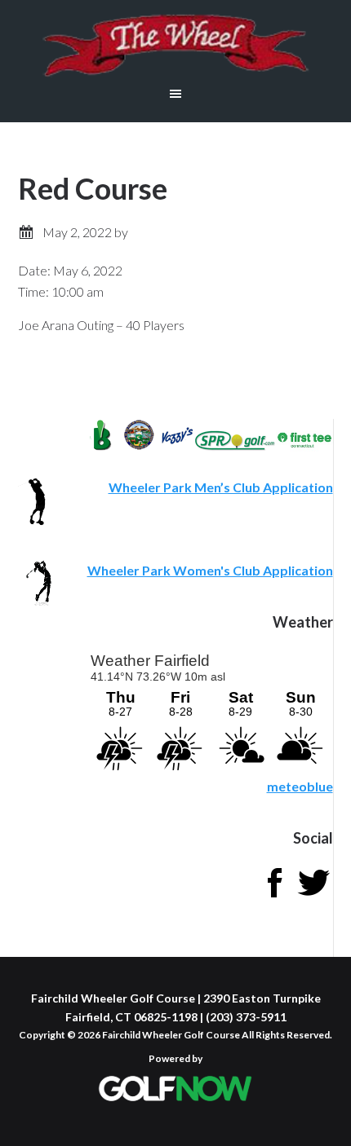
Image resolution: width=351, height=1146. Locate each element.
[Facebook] (274, 897)
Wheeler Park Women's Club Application (210, 570)
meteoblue (300, 786)
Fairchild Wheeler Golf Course (175, 44)
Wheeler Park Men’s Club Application (221, 487)
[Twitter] (313, 897)
